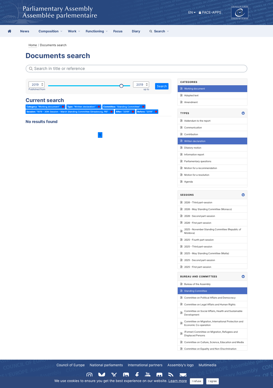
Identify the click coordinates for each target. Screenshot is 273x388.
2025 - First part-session (197, 266)
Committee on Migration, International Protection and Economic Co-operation (213, 323)
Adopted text (191, 95)
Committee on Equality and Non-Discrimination (210, 348)
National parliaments (106, 365)
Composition (49, 31)
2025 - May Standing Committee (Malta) (206, 253)
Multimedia (207, 365)
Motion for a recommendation (200, 168)
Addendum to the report (197, 120)
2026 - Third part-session (198, 202)
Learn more (177, 381)
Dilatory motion (192, 147)
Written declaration (194, 141)
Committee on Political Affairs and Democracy (210, 297)
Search (159, 31)
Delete (62, 107)
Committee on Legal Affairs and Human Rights (209, 304)
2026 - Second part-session (199, 215)
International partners (145, 365)
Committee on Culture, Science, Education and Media (214, 342)
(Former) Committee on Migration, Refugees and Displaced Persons (211, 333)
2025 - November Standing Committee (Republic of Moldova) (212, 231)
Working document (194, 88)
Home (33, 45)
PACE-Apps (211, 12)
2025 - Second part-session (199, 260)
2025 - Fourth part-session (199, 239)
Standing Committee (195, 290)
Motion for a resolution (196, 174)
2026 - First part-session (197, 222)
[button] (243, 113)
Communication (193, 127)
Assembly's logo (180, 365)
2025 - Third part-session (198, 246)
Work (72, 31)
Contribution (191, 134)
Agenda (188, 181)
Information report (194, 154)
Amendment (191, 102)
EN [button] (190, 12)
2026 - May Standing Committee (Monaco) (208, 209)
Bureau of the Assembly (197, 284)
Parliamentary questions (197, 161)
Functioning (95, 31)
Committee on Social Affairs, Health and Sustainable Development (213, 313)
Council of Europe (71, 365)
